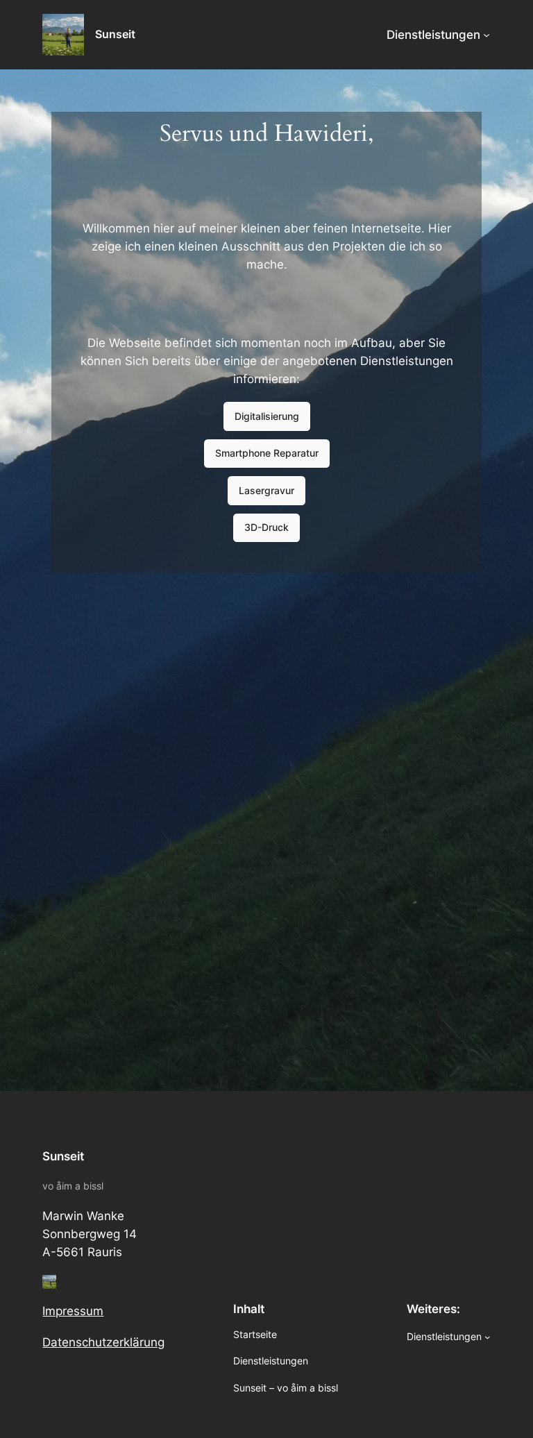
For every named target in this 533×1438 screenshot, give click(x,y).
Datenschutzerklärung (103, 1342)
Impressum (72, 1311)
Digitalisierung (267, 416)
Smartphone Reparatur (267, 453)
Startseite (255, 1334)
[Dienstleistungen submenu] (486, 34)
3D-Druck (266, 527)
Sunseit (115, 34)
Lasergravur (266, 490)
